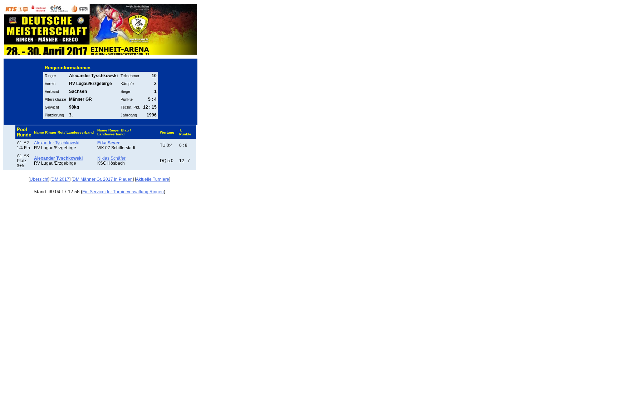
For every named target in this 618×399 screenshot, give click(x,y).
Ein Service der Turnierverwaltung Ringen (123, 191)
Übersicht (39, 179)
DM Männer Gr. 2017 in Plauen (103, 179)
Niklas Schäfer (111, 158)
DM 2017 (60, 179)
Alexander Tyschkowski (56, 142)
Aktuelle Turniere (152, 179)
